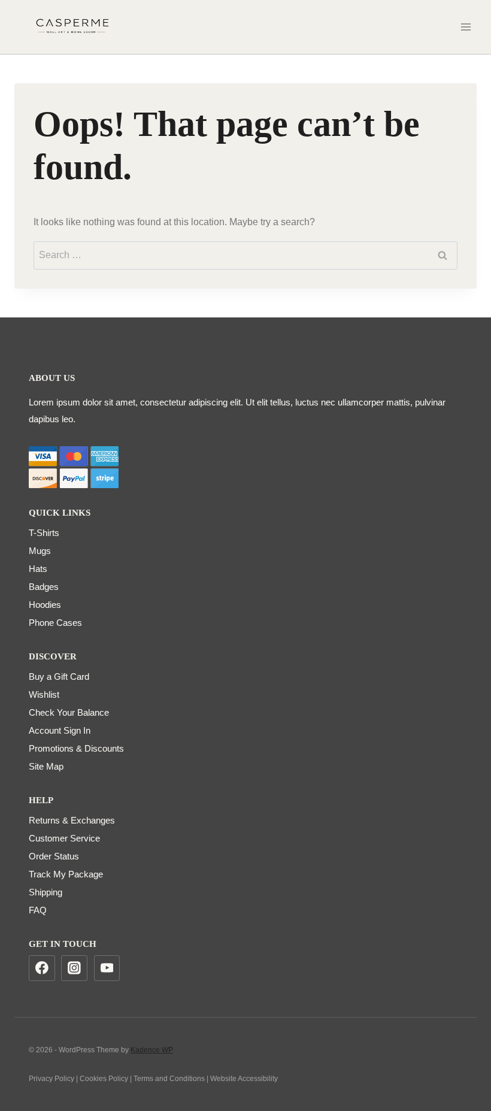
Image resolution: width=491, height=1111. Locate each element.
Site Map (46, 766)
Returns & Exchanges (72, 820)
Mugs (40, 551)
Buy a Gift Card (59, 676)
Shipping (45, 892)
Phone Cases (55, 622)
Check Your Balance (69, 712)
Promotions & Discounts (76, 748)
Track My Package (66, 874)
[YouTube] (107, 968)
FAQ (38, 910)
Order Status (54, 856)
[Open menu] (465, 26)
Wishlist (44, 694)
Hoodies (45, 605)
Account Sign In (59, 730)
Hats (38, 569)
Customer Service (64, 838)
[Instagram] (74, 968)
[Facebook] (42, 968)
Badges (44, 587)
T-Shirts (44, 533)
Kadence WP (152, 1050)
